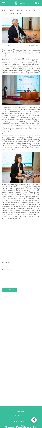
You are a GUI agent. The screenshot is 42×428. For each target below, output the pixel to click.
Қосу (9, 289)
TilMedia (21, 3)
